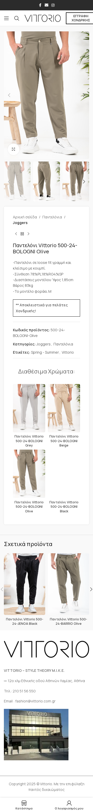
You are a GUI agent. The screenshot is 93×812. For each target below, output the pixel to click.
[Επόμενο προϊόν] (28, 234)
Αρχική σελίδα (25, 217)
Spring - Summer (45, 352)
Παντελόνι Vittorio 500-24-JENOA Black (24, 621)
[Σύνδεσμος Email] (46, 5)
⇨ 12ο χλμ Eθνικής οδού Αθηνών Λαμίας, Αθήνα (44, 680)
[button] (9, 95)
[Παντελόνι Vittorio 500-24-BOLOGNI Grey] (29, 408)
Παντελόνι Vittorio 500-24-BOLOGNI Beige (64, 441)
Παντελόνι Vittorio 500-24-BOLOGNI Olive (29, 506)
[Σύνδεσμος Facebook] (40, 5)
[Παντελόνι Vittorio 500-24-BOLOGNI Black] (64, 474)
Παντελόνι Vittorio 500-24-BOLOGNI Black (64, 506)
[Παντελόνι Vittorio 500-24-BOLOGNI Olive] (29, 474)
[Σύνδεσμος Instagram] (53, 5)
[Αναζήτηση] (17, 18)
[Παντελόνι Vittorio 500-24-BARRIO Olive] (68, 584)
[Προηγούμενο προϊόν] (16, 234)
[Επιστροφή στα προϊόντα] (22, 234)
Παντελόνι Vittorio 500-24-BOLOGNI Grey (29, 441)
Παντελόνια (52, 217)
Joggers (20, 222)
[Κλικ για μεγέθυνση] (13, 149)
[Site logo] (43, 17)
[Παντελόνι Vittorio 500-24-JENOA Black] (24, 584)
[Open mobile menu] (6, 18)
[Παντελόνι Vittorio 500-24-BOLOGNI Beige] (64, 408)
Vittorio (68, 352)
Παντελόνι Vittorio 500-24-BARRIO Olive (68, 621)
